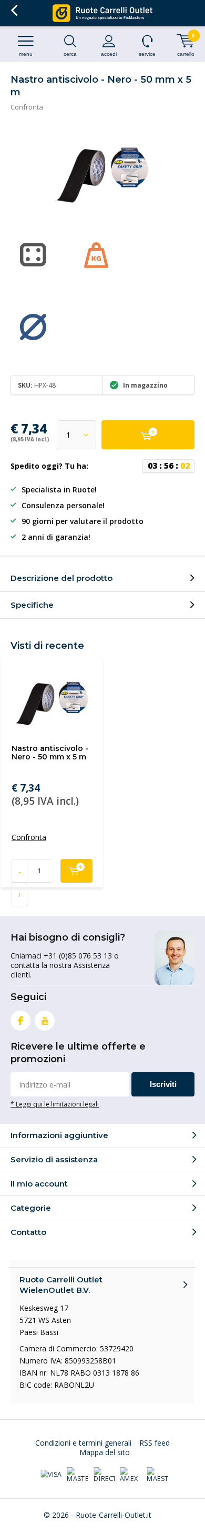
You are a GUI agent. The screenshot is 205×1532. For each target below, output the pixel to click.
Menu (26, 54)
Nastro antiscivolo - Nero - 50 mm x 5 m (50, 753)
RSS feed (154, 1443)
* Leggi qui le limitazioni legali (55, 1104)
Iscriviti (163, 1084)
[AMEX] (130, 1475)
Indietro (14, 10)
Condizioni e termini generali (83, 1443)
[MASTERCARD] (77, 1475)
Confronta (27, 107)
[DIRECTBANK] (104, 1475)
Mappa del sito (104, 1452)
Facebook (20, 1021)
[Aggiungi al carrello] (147, 434)
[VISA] (51, 1475)
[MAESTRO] (157, 1475)
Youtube (45, 1021)
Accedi (109, 54)
